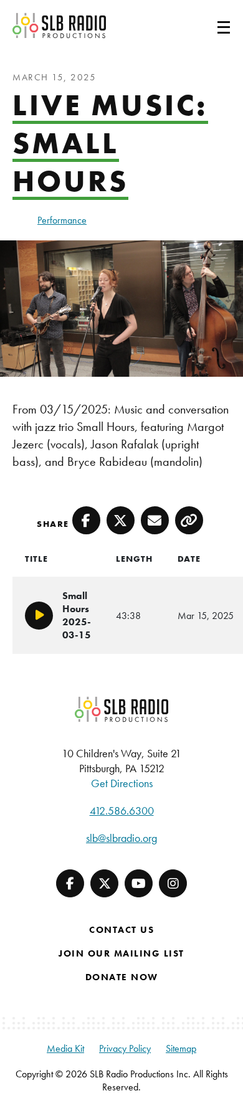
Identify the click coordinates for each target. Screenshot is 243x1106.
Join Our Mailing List (121, 953)
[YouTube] (139, 883)
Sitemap (181, 1048)
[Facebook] (70, 883)
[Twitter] (104, 883)
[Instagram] (173, 883)
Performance (62, 220)
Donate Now (121, 977)
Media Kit (65, 1048)
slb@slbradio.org (121, 838)
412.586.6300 (122, 810)
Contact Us (121, 930)
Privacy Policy (125, 1048)
